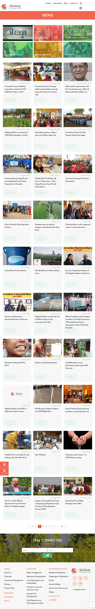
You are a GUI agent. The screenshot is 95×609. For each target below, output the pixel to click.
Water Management (34, 572)
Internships (57, 3)
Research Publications (57, 572)
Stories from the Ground (58, 588)
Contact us (73, 3)
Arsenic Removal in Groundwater (15, 270)
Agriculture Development (36, 576)
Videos (51, 592)
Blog (65, 3)
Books (51, 580)
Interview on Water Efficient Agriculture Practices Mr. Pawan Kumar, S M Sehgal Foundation (15, 503)
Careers (48, 3)
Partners (7, 584)
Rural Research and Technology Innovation (35, 601)
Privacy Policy (9, 588)
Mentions (8, 593)
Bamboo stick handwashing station (46, 362)
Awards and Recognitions (13, 580)
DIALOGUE (8, 597)
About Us (7, 572)
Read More (10, 100)
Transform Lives (34, 588)
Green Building (54, 584)
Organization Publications (58, 576)
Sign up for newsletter (4, 473)
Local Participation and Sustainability (35, 581)
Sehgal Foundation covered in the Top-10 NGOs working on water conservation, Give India (47, 319)
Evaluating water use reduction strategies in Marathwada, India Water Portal (47, 227)
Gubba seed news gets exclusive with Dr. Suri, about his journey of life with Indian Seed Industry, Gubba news (77, 89)
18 (62, 526)
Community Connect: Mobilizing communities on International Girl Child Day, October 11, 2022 (15, 89)
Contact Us (54, 596)
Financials (8, 576)
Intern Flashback (40, 455)
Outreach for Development (32, 594)
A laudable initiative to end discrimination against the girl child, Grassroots (76, 365)
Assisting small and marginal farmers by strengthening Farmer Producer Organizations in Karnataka (16, 181)
